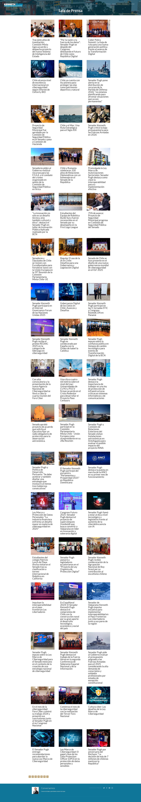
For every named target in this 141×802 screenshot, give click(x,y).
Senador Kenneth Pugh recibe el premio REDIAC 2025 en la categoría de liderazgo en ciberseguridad (41, 346)
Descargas (125, 4)
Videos (119, 4)
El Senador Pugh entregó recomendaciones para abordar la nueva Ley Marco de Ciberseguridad (42, 755)
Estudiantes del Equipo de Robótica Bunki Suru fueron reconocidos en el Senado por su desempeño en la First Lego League (70, 220)
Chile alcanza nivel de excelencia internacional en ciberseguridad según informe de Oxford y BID (41, 86)
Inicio (92, 4)
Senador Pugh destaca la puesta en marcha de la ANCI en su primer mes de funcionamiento (98, 472)
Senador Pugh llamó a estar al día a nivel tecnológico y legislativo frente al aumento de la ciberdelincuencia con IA (98, 519)
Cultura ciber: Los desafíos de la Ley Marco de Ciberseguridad (97, 710)
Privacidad (131, 4)
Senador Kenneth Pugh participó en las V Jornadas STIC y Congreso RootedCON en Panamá (98, 309)
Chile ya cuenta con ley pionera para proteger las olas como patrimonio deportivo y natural (70, 85)
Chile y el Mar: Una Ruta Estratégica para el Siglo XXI (69, 127)
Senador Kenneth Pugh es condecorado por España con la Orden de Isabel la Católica (69, 345)
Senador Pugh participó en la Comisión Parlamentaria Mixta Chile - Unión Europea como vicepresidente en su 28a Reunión (70, 432)
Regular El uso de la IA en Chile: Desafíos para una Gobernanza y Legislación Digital (70, 263)
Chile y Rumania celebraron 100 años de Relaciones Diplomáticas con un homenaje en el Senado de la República (70, 175)
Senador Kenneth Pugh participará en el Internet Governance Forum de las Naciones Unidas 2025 (42, 309)
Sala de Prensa (107, 4)
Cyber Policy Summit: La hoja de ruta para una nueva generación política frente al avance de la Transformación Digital (98, 46)
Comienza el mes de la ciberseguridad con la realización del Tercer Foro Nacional (70, 711)
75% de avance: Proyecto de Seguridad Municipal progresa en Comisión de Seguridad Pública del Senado (98, 220)
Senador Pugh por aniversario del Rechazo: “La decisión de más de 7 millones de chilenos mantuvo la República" (98, 756)
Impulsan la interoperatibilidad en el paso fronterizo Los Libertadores (41, 607)
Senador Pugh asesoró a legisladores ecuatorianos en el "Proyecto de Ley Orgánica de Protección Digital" (69, 564)
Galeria (114, 4)
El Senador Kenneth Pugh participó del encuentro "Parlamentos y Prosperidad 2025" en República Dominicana (70, 475)
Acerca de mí (98, 4)
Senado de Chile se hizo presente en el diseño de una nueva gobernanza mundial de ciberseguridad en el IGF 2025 (98, 264)
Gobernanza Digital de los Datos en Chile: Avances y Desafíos (70, 307)
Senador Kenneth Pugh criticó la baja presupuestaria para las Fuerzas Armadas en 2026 (98, 130)
